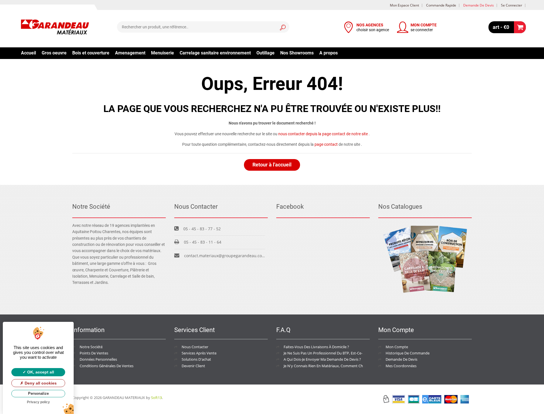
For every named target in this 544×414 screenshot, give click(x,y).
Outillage (265, 53)
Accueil (28, 53)
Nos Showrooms (297, 53)
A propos (328, 53)
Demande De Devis (401, 359)
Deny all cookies (40, 383)
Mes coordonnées (401, 365)
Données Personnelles (98, 359)
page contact (326, 144)
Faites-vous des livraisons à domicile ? (316, 346)
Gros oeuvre (54, 53)
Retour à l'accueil (272, 165)
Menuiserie (162, 53)
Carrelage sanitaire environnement (215, 53)
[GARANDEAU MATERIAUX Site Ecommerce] (55, 28)
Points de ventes (94, 353)
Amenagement (130, 53)
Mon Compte (397, 346)
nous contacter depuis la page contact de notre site (323, 134)
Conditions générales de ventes (106, 365)
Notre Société (91, 346)
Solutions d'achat (196, 359)
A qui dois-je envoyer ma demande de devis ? (322, 359)
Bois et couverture (90, 53)
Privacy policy (38, 402)
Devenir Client (193, 365)
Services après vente (199, 353)
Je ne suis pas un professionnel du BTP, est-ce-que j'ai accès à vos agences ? (348, 353)
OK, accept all (40, 372)
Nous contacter (195, 346)
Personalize (38, 393)
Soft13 (156, 397)
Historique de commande (408, 353)
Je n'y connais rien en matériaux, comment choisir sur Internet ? (339, 365)
